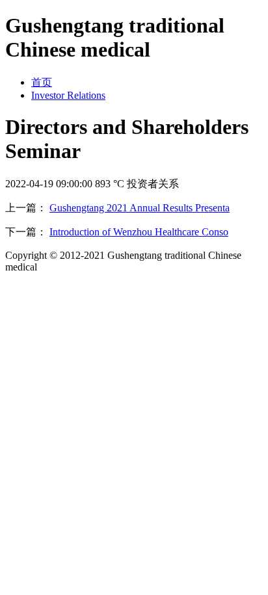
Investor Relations (68, 95)
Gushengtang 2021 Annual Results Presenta (139, 207)
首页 (41, 82)
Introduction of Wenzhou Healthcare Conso (138, 231)
